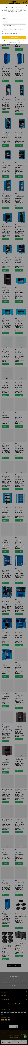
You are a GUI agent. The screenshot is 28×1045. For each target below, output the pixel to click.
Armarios (6, 31)
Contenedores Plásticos (10, 33)
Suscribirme (14, 37)
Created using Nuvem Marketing (14, 42)
